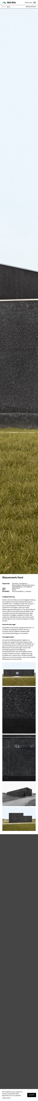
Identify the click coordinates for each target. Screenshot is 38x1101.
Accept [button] (32, 1095)
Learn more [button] (6, 1098)
